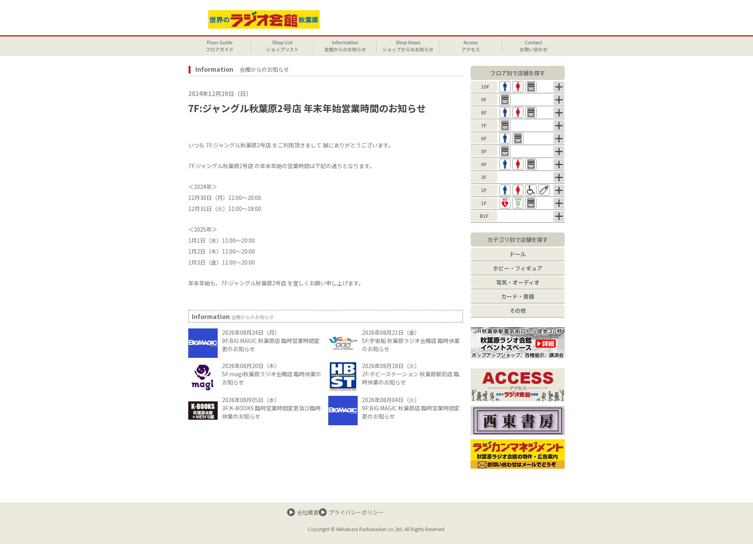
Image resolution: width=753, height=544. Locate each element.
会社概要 (308, 512)
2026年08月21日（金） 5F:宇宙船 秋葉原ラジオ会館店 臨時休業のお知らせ (411, 340)
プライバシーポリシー (356, 512)
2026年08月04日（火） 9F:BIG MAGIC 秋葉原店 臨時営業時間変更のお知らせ (411, 408)
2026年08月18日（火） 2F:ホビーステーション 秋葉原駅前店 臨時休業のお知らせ (410, 374)
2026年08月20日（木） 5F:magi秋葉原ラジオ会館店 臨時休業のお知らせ (271, 374)
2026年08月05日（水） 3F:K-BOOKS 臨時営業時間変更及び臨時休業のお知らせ (271, 408)
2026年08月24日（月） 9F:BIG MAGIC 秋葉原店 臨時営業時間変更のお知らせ (271, 340)
